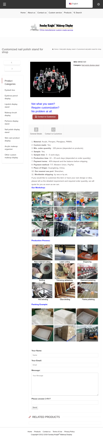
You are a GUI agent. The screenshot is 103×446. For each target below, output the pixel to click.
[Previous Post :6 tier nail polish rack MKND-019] (12, 62)
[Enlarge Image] (50, 62)
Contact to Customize (47, 117)
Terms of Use (57, 432)
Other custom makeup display (11, 156)
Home (23, 13)
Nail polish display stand (90, 65)
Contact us (42, 13)
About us (31, 13)
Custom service (55, 13)
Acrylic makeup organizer (11, 147)
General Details (36, 134)
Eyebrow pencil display (11, 97)
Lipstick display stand (11, 105)
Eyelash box (10, 90)
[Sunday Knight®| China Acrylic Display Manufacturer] (51, 32)
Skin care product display (12, 139)
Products (67, 13)
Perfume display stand (11, 122)
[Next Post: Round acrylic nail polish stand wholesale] (12, 69)
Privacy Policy (69, 432)
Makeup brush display (11, 113)
